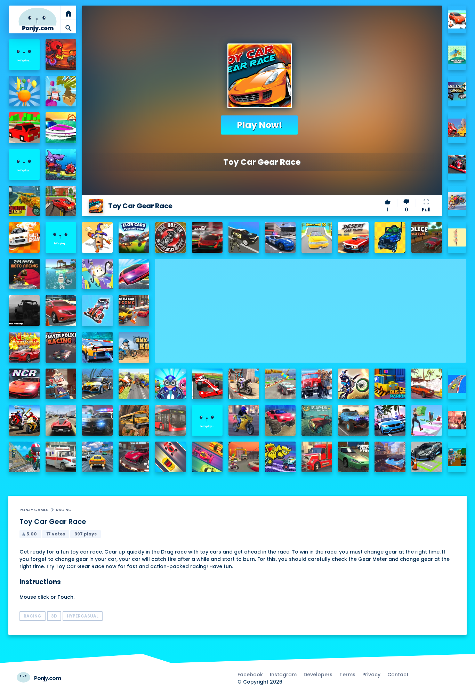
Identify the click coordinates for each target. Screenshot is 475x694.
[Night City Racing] (24, 384)
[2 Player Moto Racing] (24, 274)
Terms (347, 674)
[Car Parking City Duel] (426, 457)
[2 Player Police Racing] (61, 347)
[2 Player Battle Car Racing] (134, 310)
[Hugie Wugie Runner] (457, 55)
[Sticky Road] (61, 384)
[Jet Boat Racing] (61, 127)
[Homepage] (37, 20)
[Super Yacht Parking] (61, 274)
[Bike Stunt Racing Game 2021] (243, 384)
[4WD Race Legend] (97, 310)
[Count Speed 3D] (457, 384)
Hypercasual (82, 616)
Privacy (371, 674)
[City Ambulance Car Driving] (61, 457)
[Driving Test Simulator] (61, 310)
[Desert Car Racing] (353, 237)
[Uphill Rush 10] (316, 237)
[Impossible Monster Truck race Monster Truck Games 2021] (280, 384)
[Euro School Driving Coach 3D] (134, 420)
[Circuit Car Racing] (207, 237)
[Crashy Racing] (24, 127)
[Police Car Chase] (243, 237)
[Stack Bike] (457, 237)
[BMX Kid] (134, 347)
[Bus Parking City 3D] (390, 384)
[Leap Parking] (24, 347)
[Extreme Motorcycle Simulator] (243, 420)
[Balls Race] (24, 164)
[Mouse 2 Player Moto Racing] (243, 457)
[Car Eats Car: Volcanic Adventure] (61, 54)
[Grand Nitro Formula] (457, 164)
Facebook (250, 674)
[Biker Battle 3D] (24, 420)
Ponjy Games (33, 510)
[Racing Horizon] (390, 420)
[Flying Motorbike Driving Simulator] (134, 384)
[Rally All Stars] (457, 91)
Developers (318, 674)
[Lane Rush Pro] (207, 457)
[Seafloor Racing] (97, 384)
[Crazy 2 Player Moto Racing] (24, 457)
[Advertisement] (310, 307)
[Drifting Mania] (426, 384)
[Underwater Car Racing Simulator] (97, 347)
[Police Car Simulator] (97, 420)
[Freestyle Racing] (170, 457)
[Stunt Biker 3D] (457, 201)
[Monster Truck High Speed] (61, 91)
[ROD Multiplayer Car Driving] (457, 420)
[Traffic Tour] (61, 420)
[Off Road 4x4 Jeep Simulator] (353, 420)
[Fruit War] (24, 91)
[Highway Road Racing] (97, 457)
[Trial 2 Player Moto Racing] (457, 457)
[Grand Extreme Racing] (207, 384)
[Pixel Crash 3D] (457, 128)
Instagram (283, 674)
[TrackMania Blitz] (24, 54)
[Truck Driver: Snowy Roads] (316, 384)
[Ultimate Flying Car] (134, 274)
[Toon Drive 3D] (457, 19)
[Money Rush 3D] (426, 420)
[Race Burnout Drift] (134, 457)
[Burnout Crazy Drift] (353, 457)
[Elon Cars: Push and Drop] (134, 237)
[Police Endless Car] (426, 237)
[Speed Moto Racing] (61, 237)
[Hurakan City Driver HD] (390, 457)
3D (54, 616)
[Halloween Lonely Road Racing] (316, 420)
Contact (398, 674)
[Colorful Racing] (24, 201)
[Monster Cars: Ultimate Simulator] (280, 420)
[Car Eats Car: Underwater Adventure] (61, 164)
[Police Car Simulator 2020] (280, 237)
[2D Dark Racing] (24, 310)
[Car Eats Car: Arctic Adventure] (280, 457)
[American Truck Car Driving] (316, 457)
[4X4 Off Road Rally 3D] (390, 237)
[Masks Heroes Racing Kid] (170, 384)
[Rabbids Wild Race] (207, 420)
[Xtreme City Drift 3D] (61, 201)
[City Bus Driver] (170, 420)
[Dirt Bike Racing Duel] (353, 384)
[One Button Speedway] (170, 237)
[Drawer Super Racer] (97, 274)
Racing (64, 510)
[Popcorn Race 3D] (97, 237)
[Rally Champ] (24, 237)
